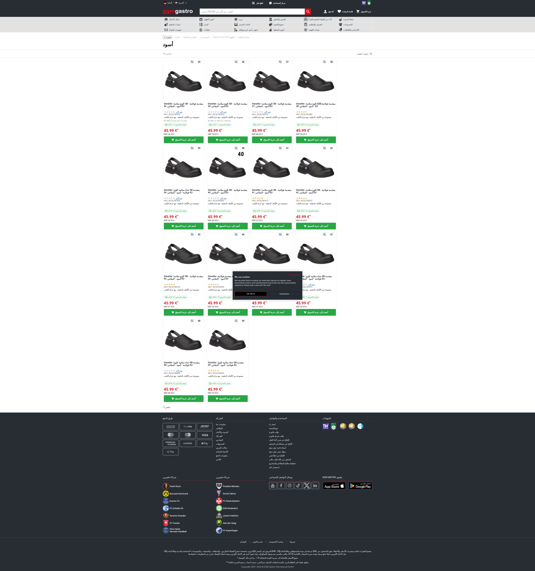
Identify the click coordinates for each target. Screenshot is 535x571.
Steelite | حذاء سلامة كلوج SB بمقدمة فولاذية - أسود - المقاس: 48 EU (182, 363)
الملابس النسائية (188, 37)
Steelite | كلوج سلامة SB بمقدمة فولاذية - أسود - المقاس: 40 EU (227, 191)
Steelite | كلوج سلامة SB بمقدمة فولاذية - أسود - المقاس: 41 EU (271, 191)
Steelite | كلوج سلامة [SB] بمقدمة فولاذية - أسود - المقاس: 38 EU (315, 105)
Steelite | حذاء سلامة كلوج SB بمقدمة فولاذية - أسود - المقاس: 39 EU (182, 191)
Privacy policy (294, 275)
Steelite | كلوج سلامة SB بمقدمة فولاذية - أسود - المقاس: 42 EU (315, 191)
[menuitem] (180, 19)
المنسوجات (203, 37)
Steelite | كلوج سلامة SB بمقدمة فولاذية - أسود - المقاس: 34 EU (183, 105)
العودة (167, 37)
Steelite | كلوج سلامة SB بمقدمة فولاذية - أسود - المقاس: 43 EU (183, 277)
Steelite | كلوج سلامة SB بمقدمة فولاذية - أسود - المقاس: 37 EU (271, 105)
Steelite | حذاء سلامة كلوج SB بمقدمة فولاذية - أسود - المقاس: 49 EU (226, 363)
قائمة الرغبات (347, 11)
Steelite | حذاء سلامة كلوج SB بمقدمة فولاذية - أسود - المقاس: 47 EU (314, 277)
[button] (184, 81)
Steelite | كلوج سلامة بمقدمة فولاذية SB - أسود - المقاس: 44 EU (227, 277)
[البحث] (308, 12)
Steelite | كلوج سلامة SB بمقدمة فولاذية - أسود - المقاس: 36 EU (227, 105)
